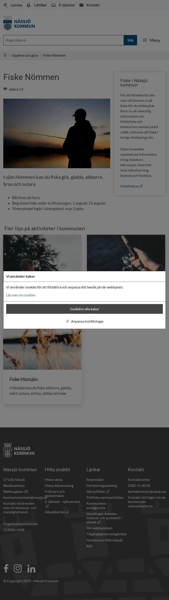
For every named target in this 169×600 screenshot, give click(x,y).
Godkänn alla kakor (84, 309)
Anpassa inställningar (87, 321)
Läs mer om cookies (20, 295)
